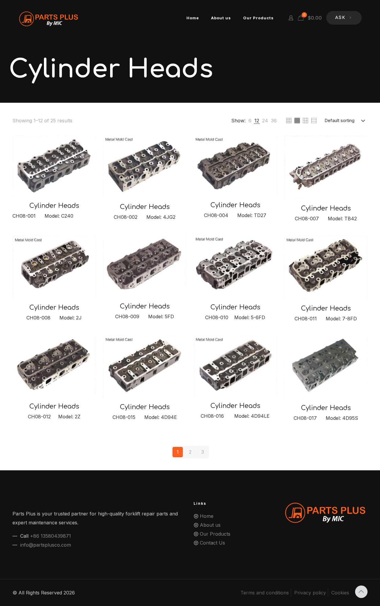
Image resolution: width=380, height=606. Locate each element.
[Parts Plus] (49, 18)
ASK (340, 17)
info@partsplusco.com (45, 545)
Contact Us (212, 543)
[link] (250, 120)
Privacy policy (310, 593)
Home (206, 516)
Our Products (215, 534)
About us (210, 525)
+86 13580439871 (50, 536)
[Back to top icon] (361, 592)
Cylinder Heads (54, 205)
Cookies (340, 593)
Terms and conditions (264, 593)
